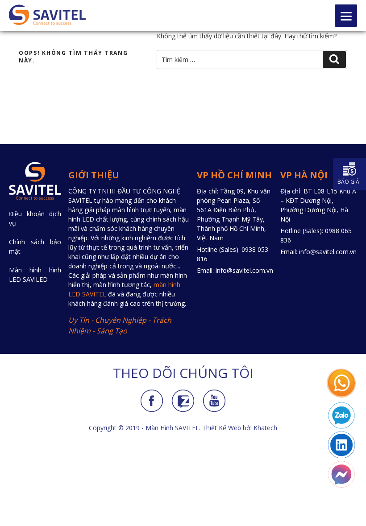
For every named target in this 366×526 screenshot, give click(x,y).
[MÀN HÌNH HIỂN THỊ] (47, 14)
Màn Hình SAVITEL (172, 427)
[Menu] (346, 15)
